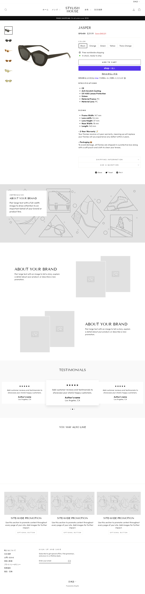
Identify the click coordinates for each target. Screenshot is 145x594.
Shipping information (109, 160)
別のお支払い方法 (110, 74)
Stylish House (72, 9)
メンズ (55, 9)
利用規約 (7, 568)
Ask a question (109, 165)
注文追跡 (98, 9)
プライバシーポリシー (12, 564)
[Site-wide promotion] (26, 503)
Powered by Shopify (72, 586)
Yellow (112, 46)
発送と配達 (8, 561)
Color (82, 41)
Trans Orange (125, 46)
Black (82, 46)
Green (103, 46)
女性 (87, 9)
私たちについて (10, 550)
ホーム (46, 9)
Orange (92, 46)
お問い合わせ (9, 557)
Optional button (26, 532)
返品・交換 (8, 571)
